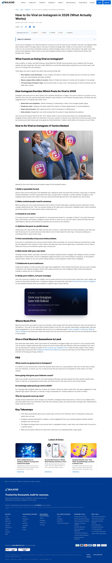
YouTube (42, 2)
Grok (61, 32)
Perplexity (70, 32)
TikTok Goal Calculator (97, 519)
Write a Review (34, 559)
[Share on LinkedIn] (29, 26)
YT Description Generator (98, 531)
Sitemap (7, 559)
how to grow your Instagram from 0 (56, 347)
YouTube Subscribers (63, 523)
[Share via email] (34, 26)
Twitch (60, 2)
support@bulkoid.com (18, 545)
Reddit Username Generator (79, 538)
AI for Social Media (44, 559)
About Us (7, 521)
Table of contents (24, 39)
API (51, 559)
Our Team (8, 523)
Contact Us (8, 527)
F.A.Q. (7, 529)
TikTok (23, 2)
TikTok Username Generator (79, 530)
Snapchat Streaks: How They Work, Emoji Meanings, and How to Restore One (83, 461)
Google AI (35, 32)
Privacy (88, 554)
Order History (83, 2)
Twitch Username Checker (81, 521)
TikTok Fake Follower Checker (97, 521)
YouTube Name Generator (81, 535)
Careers (7, 525)
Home (17, 9)
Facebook (51, 2)
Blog (21, 9)
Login (99, 2)
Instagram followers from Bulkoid (48, 350)
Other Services (70, 2)
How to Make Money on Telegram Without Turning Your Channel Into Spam (28, 461)
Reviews (7, 532)
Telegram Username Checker (80, 524)
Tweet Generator (96, 525)
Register (106, 2)
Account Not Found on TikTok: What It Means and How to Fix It (55, 461)
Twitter (24, 521)
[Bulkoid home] (11, 489)
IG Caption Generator (97, 527)
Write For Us (27, 559)
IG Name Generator (79, 527)
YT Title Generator (96, 529)
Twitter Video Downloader (98, 533)
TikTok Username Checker (81, 519)
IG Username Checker (80, 516)
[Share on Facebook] (21, 26)
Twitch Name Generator (81, 533)
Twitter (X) (32, 2)
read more (20, 471)
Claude (44, 32)
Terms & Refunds (97, 554)
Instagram (27, 9)
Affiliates (20, 559)
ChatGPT (53, 32)
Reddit (24, 527)
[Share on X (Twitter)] (25, 26)
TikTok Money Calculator (98, 516)
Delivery (89, 557)
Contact (92, 2)
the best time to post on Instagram (84, 281)
